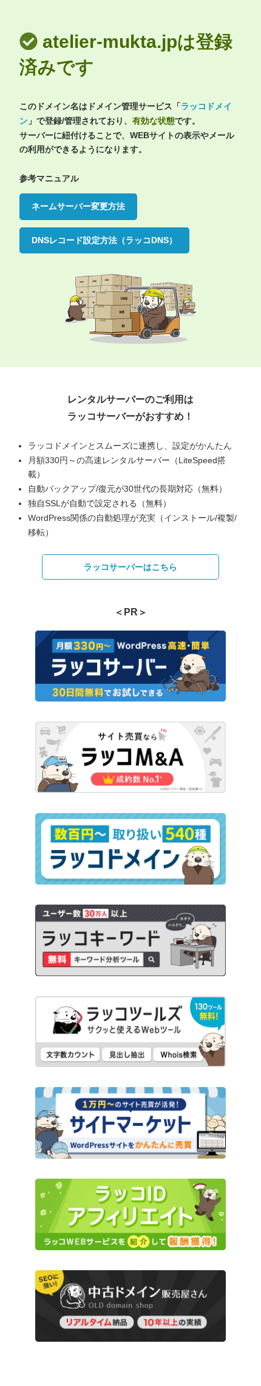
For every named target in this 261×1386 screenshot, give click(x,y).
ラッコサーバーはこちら (130, 567)
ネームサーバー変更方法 (78, 206)
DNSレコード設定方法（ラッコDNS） (104, 240)
